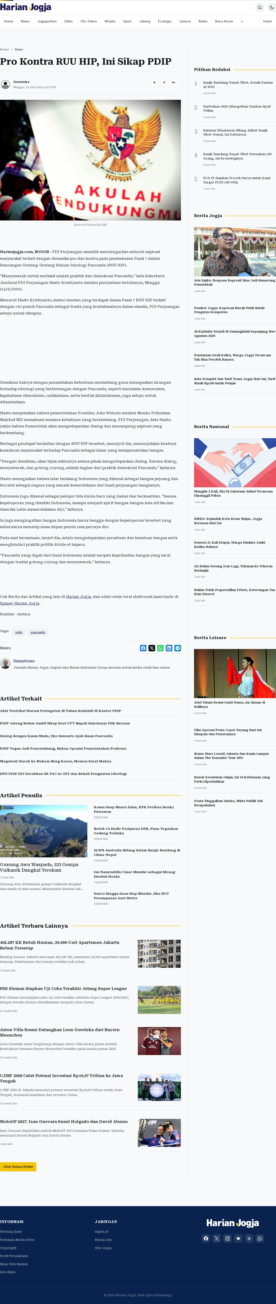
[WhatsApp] (260, 1238)
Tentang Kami (11, 1231)
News (25, 21)
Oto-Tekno (88, 21)
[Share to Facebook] (143, 648)
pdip (18, 632)
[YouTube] (238, 1238)
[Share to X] (152, 648)
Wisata (110, 21)
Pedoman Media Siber (17, 1239)
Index (267, 21)
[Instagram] (227, 1238)
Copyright (8, 1248)
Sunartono (24, 661)
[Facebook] (206, 1238)
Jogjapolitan (47, 21)
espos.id (101, 1231)
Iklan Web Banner (14, 1264)
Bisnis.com (103, 1239)
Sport (127, 21)
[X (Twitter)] (216, 1238)
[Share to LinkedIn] (169, 648)
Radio (203, 21)
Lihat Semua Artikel (18, 1166)
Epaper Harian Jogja (19, 603)
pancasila (38, 632)
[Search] (260, 7)
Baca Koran (224, 21)
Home (8, 21)
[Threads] (249, 1238)
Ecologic (165, 21)
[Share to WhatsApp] (160, 648)
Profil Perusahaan (14, 1256)
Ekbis (68, 21)
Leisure (185, 21)
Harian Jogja (78, 596)
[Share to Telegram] (177, 648)
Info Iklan (8, 1272)
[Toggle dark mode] (271, 7)
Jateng (144, 21)
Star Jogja (103, 1248)
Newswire (21, 82)
